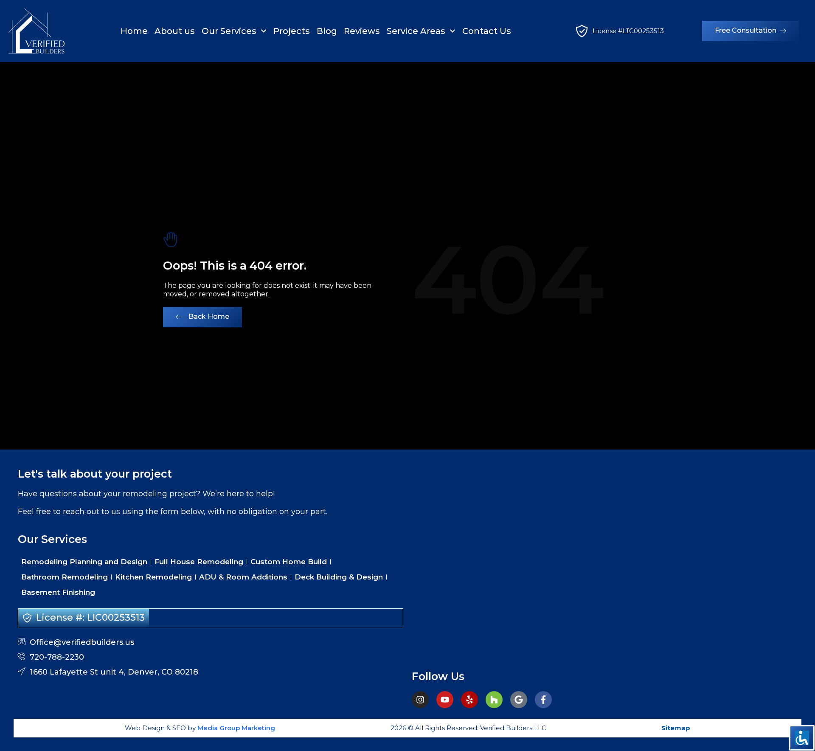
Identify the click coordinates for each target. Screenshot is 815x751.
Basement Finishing (58, 592)
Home (134, 31)
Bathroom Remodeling (64, 577)
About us (175, 31)
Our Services (229, 31)
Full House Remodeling (199, 561)
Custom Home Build (288, 561)
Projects (291, 31)
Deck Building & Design (339, 577)
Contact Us (486, 31)
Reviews (362, 31)
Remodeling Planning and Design (84, 561)
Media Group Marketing (235, 728)
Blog (327, 31)
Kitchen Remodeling (153, 577)
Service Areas (416, 31)
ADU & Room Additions (243, 577)
